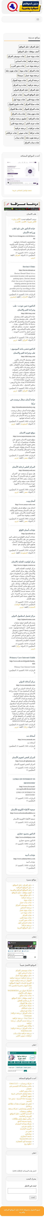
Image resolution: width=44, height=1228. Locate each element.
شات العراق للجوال (31, 109)
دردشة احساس (26, 908)
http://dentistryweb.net (27, 470)
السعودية (24, 424)
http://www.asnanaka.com (25, 685)
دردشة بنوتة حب (32, 66)
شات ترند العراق (19, 85)
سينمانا (20, 76)
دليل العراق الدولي (21, 90)
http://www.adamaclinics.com (24, 859)
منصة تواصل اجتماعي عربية (21, 1094)
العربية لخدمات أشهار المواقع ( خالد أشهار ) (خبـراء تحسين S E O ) (20, 985)
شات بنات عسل (26, 903)
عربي (33, 258)
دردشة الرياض (33, 80)
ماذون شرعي (27, 1126)
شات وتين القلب (25, 1091)
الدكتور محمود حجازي (26, 834)
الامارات (25, 297)
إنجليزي (13, 297)
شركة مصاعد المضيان (23, 1124)
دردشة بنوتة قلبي (17, 124)
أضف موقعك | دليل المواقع (28, 52)
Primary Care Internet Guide (22, 657)
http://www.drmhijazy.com (25, 837)
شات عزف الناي (32, 124)
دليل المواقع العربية (31, 95)
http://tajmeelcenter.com (26, 619)
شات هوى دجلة (12, 71)
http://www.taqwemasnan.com (24, 436)
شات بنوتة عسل (32, 56)
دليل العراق (34, 90)
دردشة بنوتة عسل (32, 76)
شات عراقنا (34, 133)
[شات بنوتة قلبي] (22, 209)
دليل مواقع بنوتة (26, 895)
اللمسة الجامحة (26, 1129)
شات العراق (34, 71)
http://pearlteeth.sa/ (28, 534)
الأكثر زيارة (17, 219)
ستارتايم (28, 1134)
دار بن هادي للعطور (24, 1001)
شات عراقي (17, 95)
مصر (26, 458)
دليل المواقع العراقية (24, 887)
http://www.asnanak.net (26, 739)
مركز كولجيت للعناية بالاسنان (23, 562)
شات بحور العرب (17, 66)
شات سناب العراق (32, 143)
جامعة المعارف (26, 1136)
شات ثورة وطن (26, 1011)
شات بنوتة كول (19, 100)
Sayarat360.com (26, 1139)
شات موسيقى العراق (16, 56)
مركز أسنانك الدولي (27, 682)
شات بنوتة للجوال (19, 80)
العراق (17, 255)
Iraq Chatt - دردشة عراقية (22, 1018)
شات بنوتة (24, 71)
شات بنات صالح (26, 995)
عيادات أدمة (30, 855)
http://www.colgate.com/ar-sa (24, 565)
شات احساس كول (25, 923)
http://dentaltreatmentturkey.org (23, 407)
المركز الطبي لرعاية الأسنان (23, 467)
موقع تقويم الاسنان (27, 433)
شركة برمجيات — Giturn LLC (20, 1083)
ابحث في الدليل (30, 1186)
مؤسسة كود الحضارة (24, 1141)
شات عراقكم (11, 133)
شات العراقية (34, 119)
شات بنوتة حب (26, 913)
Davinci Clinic (29, 267)
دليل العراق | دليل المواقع (29, 47)
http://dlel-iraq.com (28, 313)
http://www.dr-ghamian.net (25, 761)
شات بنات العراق (18, 114)
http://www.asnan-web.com (25, 504)
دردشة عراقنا (27, 925)
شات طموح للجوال (16, 104)
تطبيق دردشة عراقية (18, 119)
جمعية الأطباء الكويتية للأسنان (23, 809)
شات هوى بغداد (33, 114)
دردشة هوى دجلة (32, 138)
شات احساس (20, 61)
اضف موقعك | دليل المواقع (22, 998)
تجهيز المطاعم (26, 1096)
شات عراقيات (33, 128)
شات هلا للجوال (16, 109)
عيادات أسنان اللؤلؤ (27, 530)
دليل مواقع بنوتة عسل (23, 975)
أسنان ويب (30, 501)
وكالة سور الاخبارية (25, 1026)
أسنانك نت (30, 736)
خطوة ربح (28, 1144)
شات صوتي (23, 133)
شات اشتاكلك (26, 1008)
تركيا (18, 646)
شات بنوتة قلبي (33, 100)
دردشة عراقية (33, 61)
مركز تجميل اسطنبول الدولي (23, 616)
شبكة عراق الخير (25, 1006)
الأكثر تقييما (32, 222)
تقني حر (29, 1131)
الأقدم (24, 222)
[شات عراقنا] (22, 204)
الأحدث (17, 222)
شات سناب (19, 138)
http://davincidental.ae (27, 270)
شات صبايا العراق (32, 104)
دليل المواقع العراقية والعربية (21, 890)
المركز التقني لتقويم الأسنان (23, 757)
